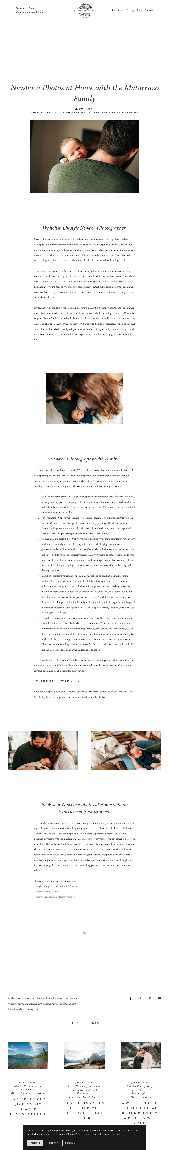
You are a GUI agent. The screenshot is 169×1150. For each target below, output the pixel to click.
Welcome (21, 8)
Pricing (130, 10)
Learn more (115, 1134)
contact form (85, 838)
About (32, 8)
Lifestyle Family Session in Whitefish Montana (57, 886)
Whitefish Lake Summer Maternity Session (54, 896)
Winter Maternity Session (46, 891)
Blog (139, 10)
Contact (149, 10)
